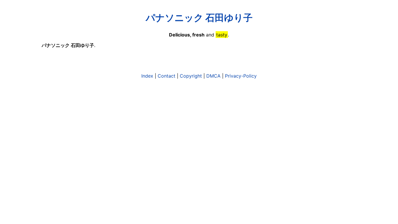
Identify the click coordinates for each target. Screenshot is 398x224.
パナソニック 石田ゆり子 (199, 17)
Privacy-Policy (241, 76)
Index (147, 76)
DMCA (213, 76)
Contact (166, 76)
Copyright (191, 76)
